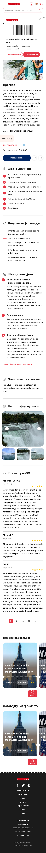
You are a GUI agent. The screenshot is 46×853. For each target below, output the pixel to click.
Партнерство (23, 806)
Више (32, 695)
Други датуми (10, 145)
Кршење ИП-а (23, 835)
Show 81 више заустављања (16, 364)
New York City (32, 55)
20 (29, 621)
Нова (23, 813)
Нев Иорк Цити (14, 55)
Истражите (23, 794)
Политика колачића (23, 832)
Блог (23, 809)
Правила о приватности (23, 828)
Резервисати (16, 158)
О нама (23, 798)
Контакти (23, 802)
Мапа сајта (23, 824)
